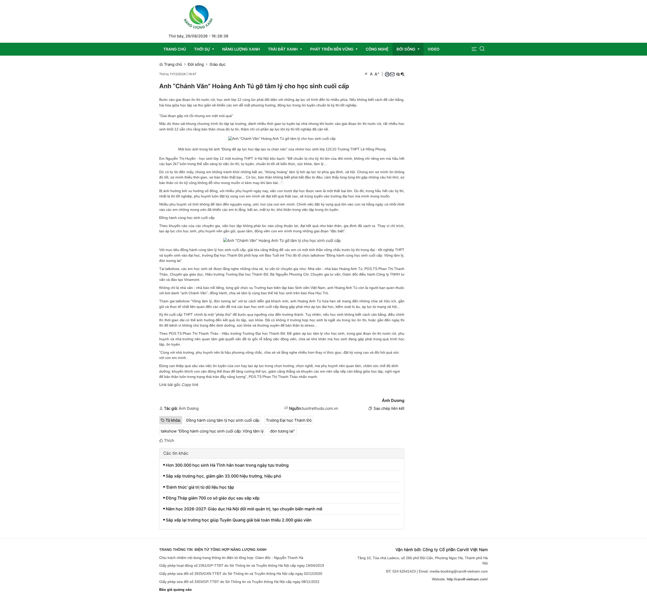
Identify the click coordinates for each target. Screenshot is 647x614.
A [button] (366, 74)
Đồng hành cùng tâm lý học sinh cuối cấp (222, 420)
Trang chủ (172, 64)
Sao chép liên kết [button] (389, 408)
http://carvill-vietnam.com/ (467, 579)
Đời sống (196, 64)
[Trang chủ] (198, 16)
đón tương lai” (282, 431)
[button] (474, 49)
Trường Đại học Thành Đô (289, 420)
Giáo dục (217, 64)
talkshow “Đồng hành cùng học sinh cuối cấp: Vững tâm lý (212, 431)
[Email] (392, 74)
